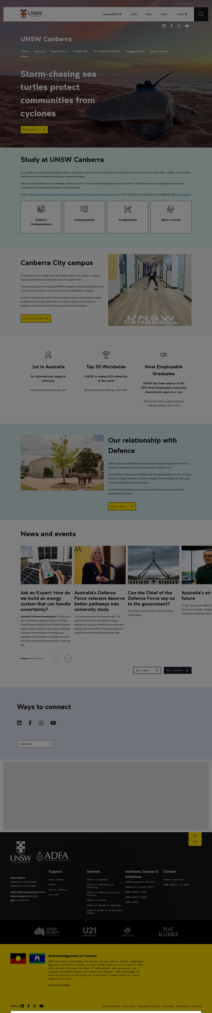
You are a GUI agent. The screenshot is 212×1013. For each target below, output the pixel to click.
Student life (80, 51)
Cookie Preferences (111, 1006)
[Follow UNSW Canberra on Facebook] (171, 26)
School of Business (97, 879)
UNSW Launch (131, 902)
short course (184, 194)
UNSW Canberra (46, 39)
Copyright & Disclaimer (149, 1006)
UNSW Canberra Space (136, 897)
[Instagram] (41, 723)
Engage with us (135, 51)
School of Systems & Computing (103, 905)
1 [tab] (24, 658)
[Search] (201, 14)
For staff (54, 894)
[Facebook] (30, 723)
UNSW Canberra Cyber (136, 892)
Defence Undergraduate (41, 194)
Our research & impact (106, 51)
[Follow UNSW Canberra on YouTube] (186, 26)
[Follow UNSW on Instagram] (34, 1006)
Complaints (196, 1006)
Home (24, 51)
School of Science (96, 900)
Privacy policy (129, 1006)
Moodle (52, 884)
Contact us (25, 744)
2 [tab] (32, 658)
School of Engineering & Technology (100, 886)
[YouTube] (53, 723)
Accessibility (167, 1006)
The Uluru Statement (59, 985)
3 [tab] (40, 658)
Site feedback (182, 1006)
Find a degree (56, 879)
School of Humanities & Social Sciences (103, 893)
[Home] (31, 14)
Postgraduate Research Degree (102, 194)
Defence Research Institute (140, 881)
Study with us (59, 51)
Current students (58, 889)
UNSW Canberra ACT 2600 (176, 884)
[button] (34, 130)
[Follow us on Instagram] (179, 26)
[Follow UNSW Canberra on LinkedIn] (164, 26)
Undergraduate (61, 194)
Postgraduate (77, 194)
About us (39, 51)
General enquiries (173, 879)
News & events (159, 51)
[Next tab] (68, 658)
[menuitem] (111, 14)
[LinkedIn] (19, 723)
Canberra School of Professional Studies (105, 911)
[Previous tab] (56, 658)
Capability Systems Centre (139, 887)
